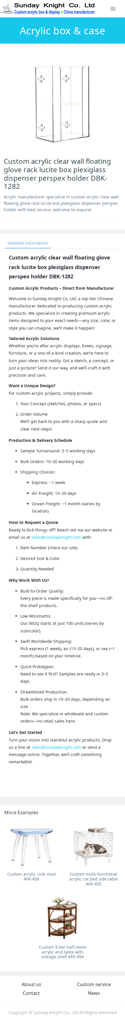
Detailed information (28, 243)
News (94, 993)
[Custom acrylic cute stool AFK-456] (31, 845)
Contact (31, 993)
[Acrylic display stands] (48, 8)
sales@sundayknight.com (56, 537)
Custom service (94, 984)
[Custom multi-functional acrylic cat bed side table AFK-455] (93, 845)
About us (31, 984)
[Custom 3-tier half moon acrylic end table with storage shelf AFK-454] (62, 918)
